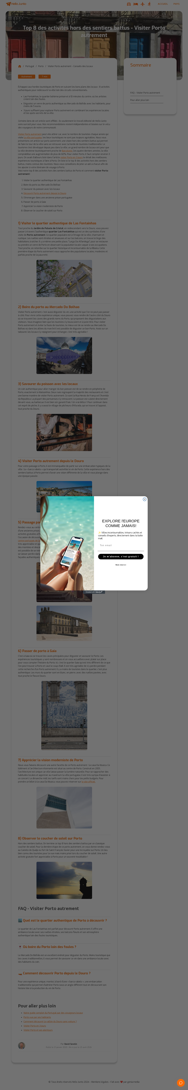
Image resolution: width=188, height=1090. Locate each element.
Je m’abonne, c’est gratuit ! (121, 556)
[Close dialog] (144, 499)
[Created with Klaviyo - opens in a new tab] (94, 592)
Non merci (121, 565)
